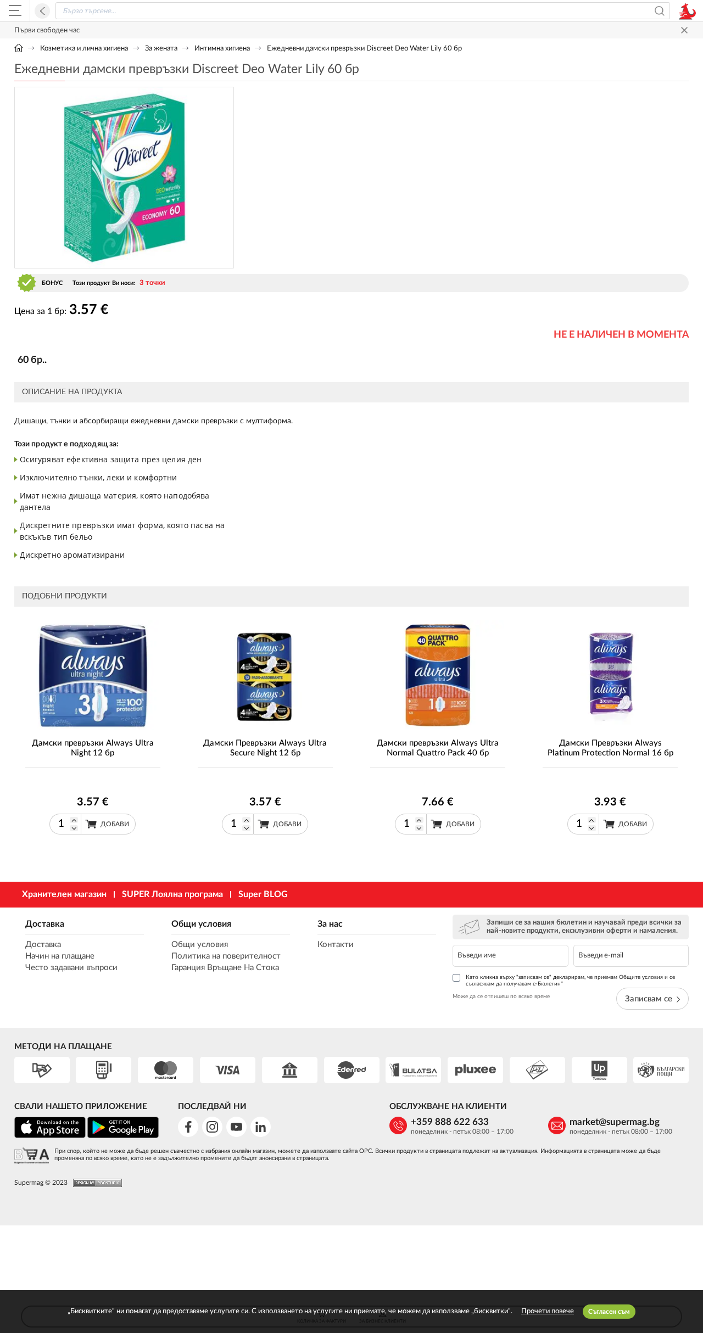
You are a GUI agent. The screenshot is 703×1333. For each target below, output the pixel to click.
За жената (161, 48)
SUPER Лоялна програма (172, 894)
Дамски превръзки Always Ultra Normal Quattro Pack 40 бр (438, 748)
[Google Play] (123, 1136)
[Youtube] (236, 1127)
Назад (42, 11)
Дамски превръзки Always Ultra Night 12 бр (93, 748)
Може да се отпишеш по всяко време (501, 996)
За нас (330, 924)
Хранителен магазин (64, 894)
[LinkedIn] (260, 1127)
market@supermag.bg (615, 1122)
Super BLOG (263, 894)
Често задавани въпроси (71, 968)
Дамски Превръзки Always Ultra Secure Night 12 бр (265, 748)
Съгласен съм (609, 1311)
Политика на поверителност (226, 956)
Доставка (44, 924)
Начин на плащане (59, 956)
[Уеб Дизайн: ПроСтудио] (95, 1183)
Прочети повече (547, 1311)
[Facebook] (188, 1127)
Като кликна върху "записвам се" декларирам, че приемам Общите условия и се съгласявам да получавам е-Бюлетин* (570, 980)
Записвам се (648, 999)
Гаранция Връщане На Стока (225, 968)
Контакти (335, 944)
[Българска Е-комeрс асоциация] (31, 1156)
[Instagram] (212, 1127)
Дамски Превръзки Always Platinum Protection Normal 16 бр (610, 748)
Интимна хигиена (222, 48)
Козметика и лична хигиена (84, 48)
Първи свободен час (47, 30)
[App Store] (50, 1136)
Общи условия (201, 924)
